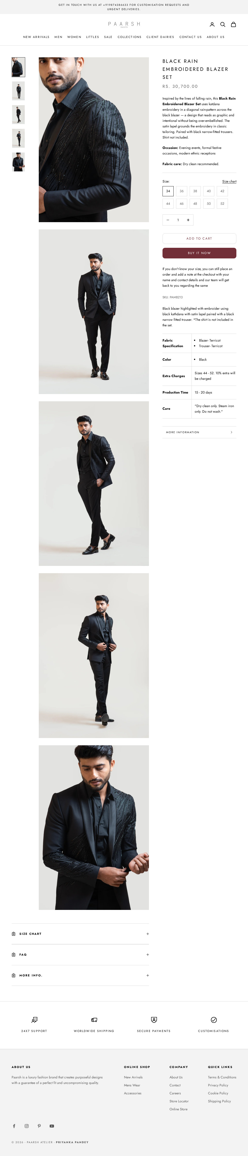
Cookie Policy (218, 1093)
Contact (175, 1085)
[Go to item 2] (18, 91)
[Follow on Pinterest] (39, 1126)
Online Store (178, 1109)
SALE (108, 37)
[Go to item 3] (18, 114)
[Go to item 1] (18, 67)
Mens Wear (132, 1085)
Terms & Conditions (222, 1077)
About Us (176, 1077)
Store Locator (179, 1101)
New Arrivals (133, 1077)
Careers (175, 1093)
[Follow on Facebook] (14, 1126)
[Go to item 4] (18, 138)
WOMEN (74, 37)
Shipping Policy (219, 1101)
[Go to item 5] (18, 162)
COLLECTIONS (130, 37)
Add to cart (199, 238)
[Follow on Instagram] (26, 1126)
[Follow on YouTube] (51, 1126)
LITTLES (92, 37)
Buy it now (199, 253)
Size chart (229, 181)
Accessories (132, 1093)
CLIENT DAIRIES (160, 37)
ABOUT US (216, 37)
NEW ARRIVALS (36, 37)
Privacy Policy (218, 1085)
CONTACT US (190, 37)
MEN (58, 37)
